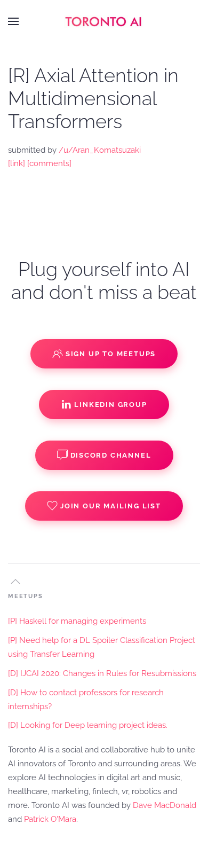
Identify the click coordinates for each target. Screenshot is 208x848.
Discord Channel (110, 455)
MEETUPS (25, 596)
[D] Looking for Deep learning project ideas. (87, 725)
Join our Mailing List (110, 506)
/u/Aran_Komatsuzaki (100, 150)
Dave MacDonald (164, 805)
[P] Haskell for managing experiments (77, 621)
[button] (13, 21)
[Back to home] (104, 21)
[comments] (49, 163)
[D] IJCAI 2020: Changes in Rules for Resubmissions (102, 673)
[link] (16, 163)
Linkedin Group (110, 405)
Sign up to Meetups (111, 354)
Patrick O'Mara (50, 819)
